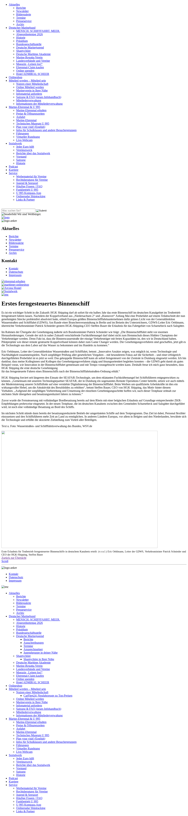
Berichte (21, 7)
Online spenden (25, 70)
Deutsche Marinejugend (30, 47)
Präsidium (22, 40)
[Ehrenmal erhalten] (13, 281)
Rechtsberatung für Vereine (32, 179)
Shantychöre (23, 50)
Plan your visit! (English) (30, 126)
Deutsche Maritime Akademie (33, 54)
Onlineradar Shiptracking (30, 196)
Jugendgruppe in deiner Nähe (41, 652)
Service (13, 173)
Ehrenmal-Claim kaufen (30, 67)
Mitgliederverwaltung (28, 100)
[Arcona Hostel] (11, 288)
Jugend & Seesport (27, 183)
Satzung (21, 159)
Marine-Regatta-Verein (29, 57)
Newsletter (22, 11)
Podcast (13, 166)
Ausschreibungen (34, 642)
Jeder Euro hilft (25, 146)
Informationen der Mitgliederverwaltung (39, 103)
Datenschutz (16, 271)
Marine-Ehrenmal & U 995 (24, 107)
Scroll (4, 561)
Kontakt (13, 268)
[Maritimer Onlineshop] (15, 284)
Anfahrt (20, 116)
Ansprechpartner (33, 649)
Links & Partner (25, 199)
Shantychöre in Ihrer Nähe (39, 659)
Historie (20, 37)
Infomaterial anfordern (29, 93)
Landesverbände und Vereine (33, 60)
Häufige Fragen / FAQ (29, 186)
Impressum (15, 275)
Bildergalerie (23, 14)
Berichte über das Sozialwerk (33, 153)
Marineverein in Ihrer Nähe (32, 90)
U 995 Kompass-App (28, 193)
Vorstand (21, 156)
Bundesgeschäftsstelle (28, 44)
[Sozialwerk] (9, 291)
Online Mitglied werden (30, 87)
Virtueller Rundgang (28, 136)
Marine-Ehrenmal (26, 120)
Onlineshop (15, 77)
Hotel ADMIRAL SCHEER (32, 74)
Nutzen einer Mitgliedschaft (32, 83)
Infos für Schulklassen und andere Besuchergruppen (46, 130)
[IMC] (5, 294)
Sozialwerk (15, 143)
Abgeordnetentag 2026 (29, 34)
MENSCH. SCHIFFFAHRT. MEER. (38, 31)
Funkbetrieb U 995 (27, 189)
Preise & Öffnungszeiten (30, 113)
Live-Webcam (24, 140)
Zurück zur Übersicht (13, 557)
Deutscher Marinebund (22, 27)
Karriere (13, 169)
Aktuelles (14, 4)
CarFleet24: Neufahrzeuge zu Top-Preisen (48, 695)
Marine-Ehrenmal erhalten (31, 110)
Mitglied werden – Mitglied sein (27, 80)
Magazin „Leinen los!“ (29, 64)
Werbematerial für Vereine (31, 176)
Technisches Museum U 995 (32, 123)
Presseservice (24, 21)
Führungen (22, 133)
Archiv (20, 24)
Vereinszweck (24, 150)
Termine (21, 17)
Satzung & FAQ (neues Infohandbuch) (38, 97)
